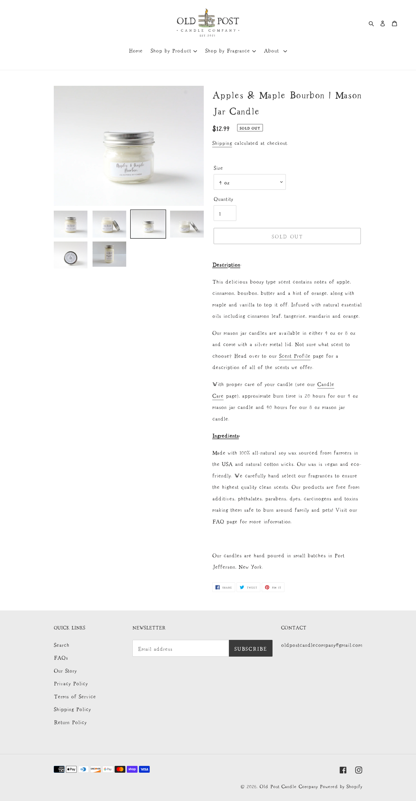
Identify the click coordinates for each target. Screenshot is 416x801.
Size (218, 167)
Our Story (65, 669)
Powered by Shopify (341, 786)
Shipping (222, 142)
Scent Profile (294, 355)
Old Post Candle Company (290, 786)
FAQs (61, 656)
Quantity (223, 198)
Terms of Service (75, 695)
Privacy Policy (71, 682)
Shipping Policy (72, 708)
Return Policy (70, 721)
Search (61, 644)
